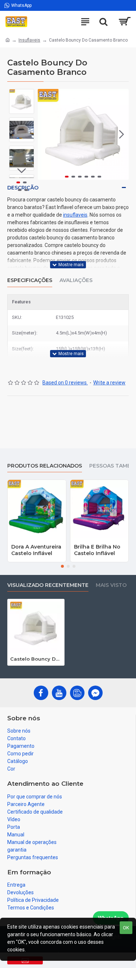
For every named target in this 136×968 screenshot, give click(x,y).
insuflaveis (75, 215)
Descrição (22, 187)
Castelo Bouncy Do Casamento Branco (36, 659)
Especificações (29, 280)
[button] (45, 134)
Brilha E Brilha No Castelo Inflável (97, 550)
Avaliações (75, 280)
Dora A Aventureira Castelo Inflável (36, 550)
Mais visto (111, 585)
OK (126, 927)
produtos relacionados (44, 466)
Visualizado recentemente (47, 585)
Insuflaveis (29, 40)
